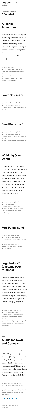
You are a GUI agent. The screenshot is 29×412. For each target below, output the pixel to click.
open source (17, 210)
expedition (21, 71)
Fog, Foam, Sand (13, 227)
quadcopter (5, 213)
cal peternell (7, 76)
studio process (13, 316)
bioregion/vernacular (11, 71)
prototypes (15, 385)
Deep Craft (6, 3)
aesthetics (15, 69)
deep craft (7, 140)
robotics (11, 213)
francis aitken (10, 210)
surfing (22, 323)
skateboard (14, 392)
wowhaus (19, 246)
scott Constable (6, 323)
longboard (23, 390)
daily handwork (18, 314)
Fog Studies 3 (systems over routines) (11, 266)
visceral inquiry (6, 74)
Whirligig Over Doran (11, 157)
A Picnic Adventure (9, 25)
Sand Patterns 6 (12, 124)
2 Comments (7, 248)
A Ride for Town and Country (12, 341)
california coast (15, 76)
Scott (5, 67)
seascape (4, 246)
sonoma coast (12, 80)
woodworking (6, 325)
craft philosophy (14, 321)
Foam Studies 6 (12, 95)
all (19, 69)
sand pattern (14, 140)
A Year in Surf (7, 69)
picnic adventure (13, 78)
